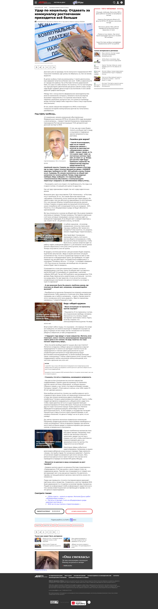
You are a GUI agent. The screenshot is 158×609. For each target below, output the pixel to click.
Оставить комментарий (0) (79, 511)
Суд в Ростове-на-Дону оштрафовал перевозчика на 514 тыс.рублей (108, 43)
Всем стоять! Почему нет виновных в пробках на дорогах (52, 545)
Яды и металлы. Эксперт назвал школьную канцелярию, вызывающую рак (111, 54)
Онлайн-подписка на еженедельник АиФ (99, 575)
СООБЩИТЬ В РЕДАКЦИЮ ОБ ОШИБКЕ (79, 577)
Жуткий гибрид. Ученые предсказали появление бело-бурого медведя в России (112, 72)
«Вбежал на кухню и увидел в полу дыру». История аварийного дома (81, 546)
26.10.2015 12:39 (39, 7)
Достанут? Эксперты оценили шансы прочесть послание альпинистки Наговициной (112, 85)
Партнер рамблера (64, 602)
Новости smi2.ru (41, 570)
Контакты (116, 575)
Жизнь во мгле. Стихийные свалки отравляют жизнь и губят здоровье (52, 540)
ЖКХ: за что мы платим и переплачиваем (63, 504)
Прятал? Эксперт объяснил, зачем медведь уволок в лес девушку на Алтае (111, 66)
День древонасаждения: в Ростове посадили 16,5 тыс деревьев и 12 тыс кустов (79, 540)
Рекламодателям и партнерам (57, 577)
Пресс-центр (68, 575)
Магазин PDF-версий (79, 575)
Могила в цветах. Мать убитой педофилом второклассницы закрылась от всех (108, 28)
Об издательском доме (55, 575)
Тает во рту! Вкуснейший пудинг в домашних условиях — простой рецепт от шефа (111, 79)
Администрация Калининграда (44, 63)
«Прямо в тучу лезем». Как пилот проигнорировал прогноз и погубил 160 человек (108, 35)
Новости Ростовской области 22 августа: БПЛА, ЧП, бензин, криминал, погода (108, 21)
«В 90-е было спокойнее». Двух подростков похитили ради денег (111, 59)
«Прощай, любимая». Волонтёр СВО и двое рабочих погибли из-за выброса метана (108, 13)
